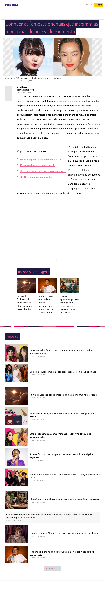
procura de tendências (71, 100)
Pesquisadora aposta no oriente (37, 165)
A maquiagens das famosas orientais (40, 159)
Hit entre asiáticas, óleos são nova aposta (43, 171)
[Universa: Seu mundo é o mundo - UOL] (11, 5)
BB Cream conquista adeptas (36, 177)
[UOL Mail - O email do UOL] (87, 4)
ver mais (50, 568)
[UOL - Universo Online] (19, 5)
